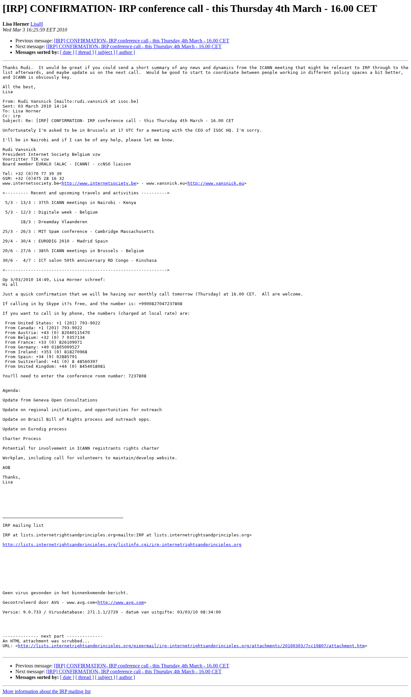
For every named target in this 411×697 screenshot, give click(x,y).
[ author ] (125, 52)
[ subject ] (105, 52)
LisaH (37, 24)
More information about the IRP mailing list (47, 691)
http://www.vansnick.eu (216, 183)
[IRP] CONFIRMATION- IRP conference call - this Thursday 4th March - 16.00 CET (141, 40)
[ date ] (67, 52)
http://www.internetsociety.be (99, 183)
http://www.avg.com (121, 602)
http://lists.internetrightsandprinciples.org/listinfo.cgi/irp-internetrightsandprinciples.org (122, 544)
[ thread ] (84, 52)
